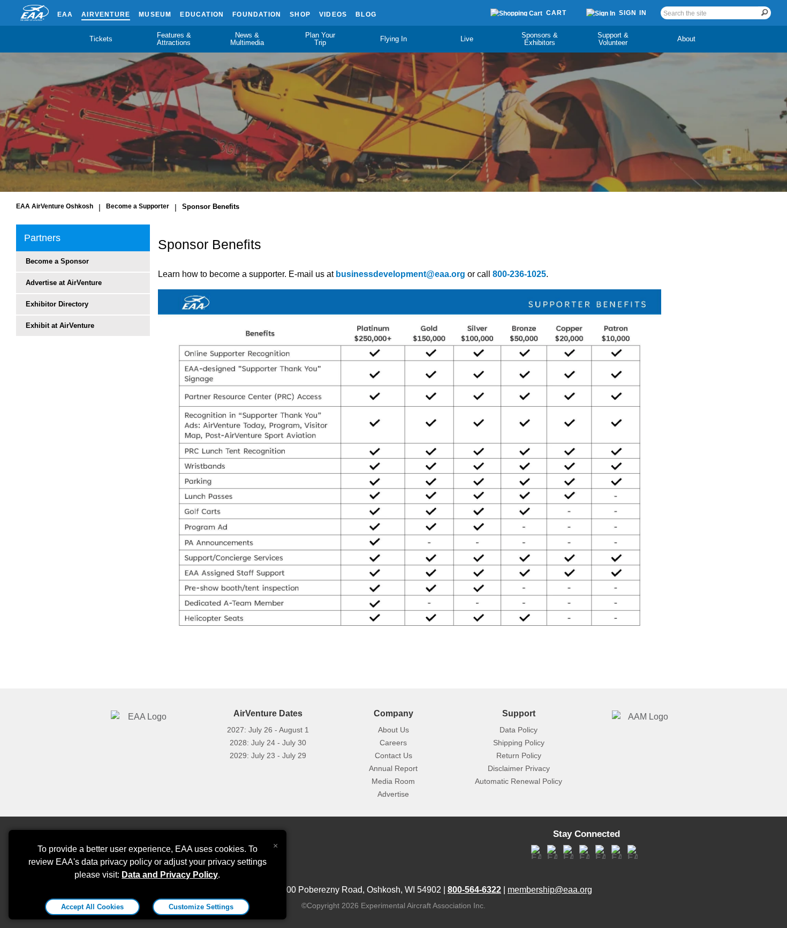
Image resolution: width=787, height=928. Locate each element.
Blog (365, 14)
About (686, 39)
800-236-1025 (519, 274)
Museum (155, 14)
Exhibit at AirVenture (60, 325)
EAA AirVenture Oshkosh (54, 206)
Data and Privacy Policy (170, 874)
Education (202, 14)
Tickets (100, 39)
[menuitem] (101, 39)
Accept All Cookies (92, 907)
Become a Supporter (137, 206)
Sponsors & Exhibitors (539, 39)
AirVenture (105, 14)
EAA (65, 14)
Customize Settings (201, 907)
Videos (333, 14)
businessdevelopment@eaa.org (400, 274)
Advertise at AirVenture (64, 283)
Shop (300, 14)
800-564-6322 (474, 889)
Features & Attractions (174, 39)
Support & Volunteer (613, 39)
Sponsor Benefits (210, 207)
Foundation (256, 14)
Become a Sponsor (57, 261)
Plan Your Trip (320, 39)
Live (466, 39)
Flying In (393, 39)
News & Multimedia (247, 39)
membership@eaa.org (550, 889)
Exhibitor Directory (57, 304)
